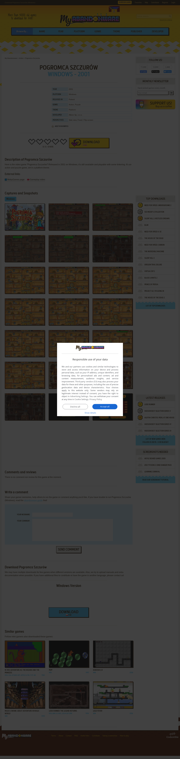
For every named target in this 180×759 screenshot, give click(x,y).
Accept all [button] (105, 406)
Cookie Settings (81, 399)
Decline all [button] (75, 406)
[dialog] (90, 379)
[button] (90, 412)
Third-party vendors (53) (86, 381)
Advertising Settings (79, 396)
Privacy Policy (95, 399)
